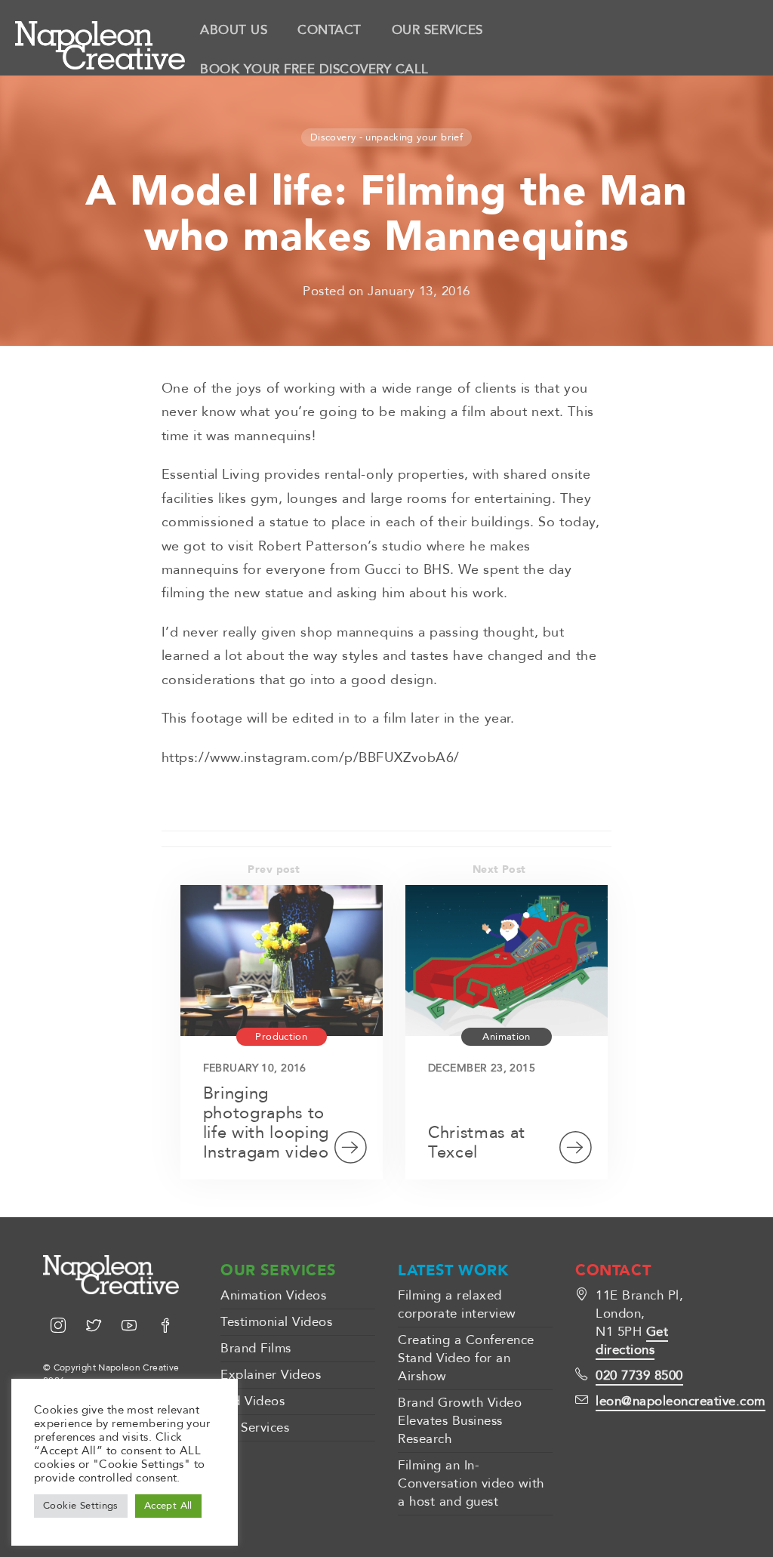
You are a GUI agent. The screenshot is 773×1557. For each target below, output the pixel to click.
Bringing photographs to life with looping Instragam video (266, 1122)
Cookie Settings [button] (81, 1505)
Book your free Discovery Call (314, 69)
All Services (254, 1427)
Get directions (632, 1340)
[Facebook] (166, 1327)
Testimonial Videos (276, 1321)
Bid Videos (252, 1401)
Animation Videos (273, 1295)
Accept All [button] (168, 1505)
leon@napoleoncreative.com (680, 1401)
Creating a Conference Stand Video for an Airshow (466, 1358)
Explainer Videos (270, 1374)
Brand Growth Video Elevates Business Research (460, 1421)
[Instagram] (61, 1327)
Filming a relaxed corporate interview (457, 1304)
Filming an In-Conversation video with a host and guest (471, 1483)
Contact (329, 30)
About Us (233, 30)
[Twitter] (96, 1327)
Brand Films (255, 1348)
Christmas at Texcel (476, 1142)
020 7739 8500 (639, 1375)
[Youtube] (132, 1327)
